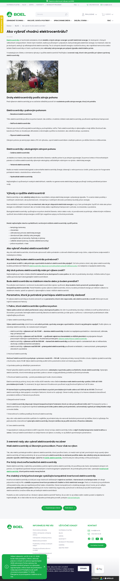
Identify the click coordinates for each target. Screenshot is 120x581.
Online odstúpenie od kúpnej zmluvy (42, 534)
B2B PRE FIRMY (64, 548)
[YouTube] (97, 538)
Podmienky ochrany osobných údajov (42, 544)
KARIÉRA (61, 545)
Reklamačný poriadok (40, 540)
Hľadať (66, 14)
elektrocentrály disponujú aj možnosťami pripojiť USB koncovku (53, 266)
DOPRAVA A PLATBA (13, 5)
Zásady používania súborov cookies (41, 549)
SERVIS (31, 5)
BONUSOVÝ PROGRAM (54, 5)
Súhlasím (83, 568)
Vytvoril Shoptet (93, 578)
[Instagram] (92, 538)
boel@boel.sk (95, 530)
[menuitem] (16, 21)
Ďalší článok (69, 508)
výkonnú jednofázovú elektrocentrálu (72, 339)
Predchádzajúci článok (53, 508)
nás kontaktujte (74, 498)
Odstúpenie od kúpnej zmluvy (42, 537)
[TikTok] (101, 538)
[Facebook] (89, 538)
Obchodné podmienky (40, 530)
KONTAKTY (40, 5)
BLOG (24, 5)
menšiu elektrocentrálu (53, 458)
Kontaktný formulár (97, 545)
